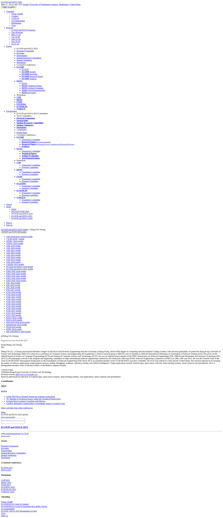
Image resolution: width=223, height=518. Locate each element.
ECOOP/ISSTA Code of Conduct (15, 504)
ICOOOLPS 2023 (8, 489)
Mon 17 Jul (16, 35)
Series (13, 209)
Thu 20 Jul (15, 42)
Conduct (14, 16)
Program (9, 28)
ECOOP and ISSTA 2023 (11, 229)
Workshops (21, 62)
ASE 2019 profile (13, 246)
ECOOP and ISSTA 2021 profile (19, 269)
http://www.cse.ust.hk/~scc (26, 374)
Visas (13, 25)
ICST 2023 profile (13, 313)
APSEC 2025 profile (14, 243)
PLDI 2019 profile (13, 327)
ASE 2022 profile (13, 253)
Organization (11, 111)
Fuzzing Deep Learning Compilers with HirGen (25, 401)
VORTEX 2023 (7, 492)
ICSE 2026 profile (13, 308)
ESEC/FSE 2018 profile (16, 271)
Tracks (9, 46)
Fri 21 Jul (15, 44)
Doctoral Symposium (25, 51)
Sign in (9, 223)
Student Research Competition (29, 58)
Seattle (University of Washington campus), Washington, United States (52, 4)
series (25, 229)
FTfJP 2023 (6, 485)
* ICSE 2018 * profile (15, 239)
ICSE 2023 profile (13, 301)
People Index (22, 133)
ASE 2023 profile (13, 255)
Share (3, 412)
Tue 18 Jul (15, 37)
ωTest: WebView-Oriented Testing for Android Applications (30, 396)
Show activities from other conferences (17, 408)
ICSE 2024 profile (13, 304)
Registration (16, 23)
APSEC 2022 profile (14, 241)
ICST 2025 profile (13, 315)
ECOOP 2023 (7, 468)
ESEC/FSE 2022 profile (16, 278)
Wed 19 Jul (16, 39)
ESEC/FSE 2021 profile (16, 276)
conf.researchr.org (13, 433)
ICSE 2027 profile (13, 311)
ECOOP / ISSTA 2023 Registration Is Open (19, 511)
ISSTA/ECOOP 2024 (20, 211)
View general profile (8, 417)
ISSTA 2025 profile (14, 320)
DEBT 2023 (6, 482)
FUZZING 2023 (8, 487)
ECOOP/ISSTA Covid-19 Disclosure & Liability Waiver (24, 506)
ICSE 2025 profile (13, 306)
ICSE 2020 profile (13, 294)
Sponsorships (22, 55)
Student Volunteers (24, 60)
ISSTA (24, 83)
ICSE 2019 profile (13, 292)
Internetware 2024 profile (16, 325)
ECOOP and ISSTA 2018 (21, 218)
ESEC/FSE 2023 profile (16, 281)
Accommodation (18, 21)
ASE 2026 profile (13, 262)
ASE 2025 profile (13, 260)
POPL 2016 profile (14, 329)
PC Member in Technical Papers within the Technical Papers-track (34, 399)
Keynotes (20, 53)
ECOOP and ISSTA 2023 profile (14, 232)
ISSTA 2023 (6, 470)
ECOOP (25, 69)
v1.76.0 (25, 433)
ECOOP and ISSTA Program (23, 30)
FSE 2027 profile (13, 290)
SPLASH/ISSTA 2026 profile (18, 332)
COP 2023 (5, 480)
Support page (5, 436)
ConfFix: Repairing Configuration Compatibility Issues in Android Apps (35, 403)
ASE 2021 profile (13, 250)
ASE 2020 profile (13, 248)
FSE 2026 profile (13, 288)
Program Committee (30, 167)
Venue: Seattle (17, 14)
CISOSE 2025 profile (15, 264)
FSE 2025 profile (13, 285)
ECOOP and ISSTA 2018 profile (19, 267)
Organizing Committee (31, 139)
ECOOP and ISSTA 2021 (21, 216)
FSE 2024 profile (13, 283)
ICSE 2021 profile (13, 297)
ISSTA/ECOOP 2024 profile (18, 322)
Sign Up (4, 516)
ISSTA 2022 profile (14, 318)
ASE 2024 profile (13, 257)
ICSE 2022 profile (13, 299)
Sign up (9, 225)
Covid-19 (15, 18)
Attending (10, 11)
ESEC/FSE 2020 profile (16, 274)
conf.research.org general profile (19, 236)
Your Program (17, 32)
